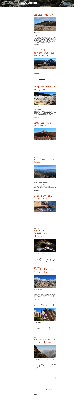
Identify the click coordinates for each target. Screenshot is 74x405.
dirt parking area (42, 79)
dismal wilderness (27, 3)
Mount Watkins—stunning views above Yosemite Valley (44, 53)
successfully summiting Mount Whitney (46, 294)
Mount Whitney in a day (45, 305)
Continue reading (36, 44)
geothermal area (46, 111)
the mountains (54, 219)
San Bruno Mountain (43, 15)
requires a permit (47, 328)
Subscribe (35, 394)
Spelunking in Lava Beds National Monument (43, 233)
